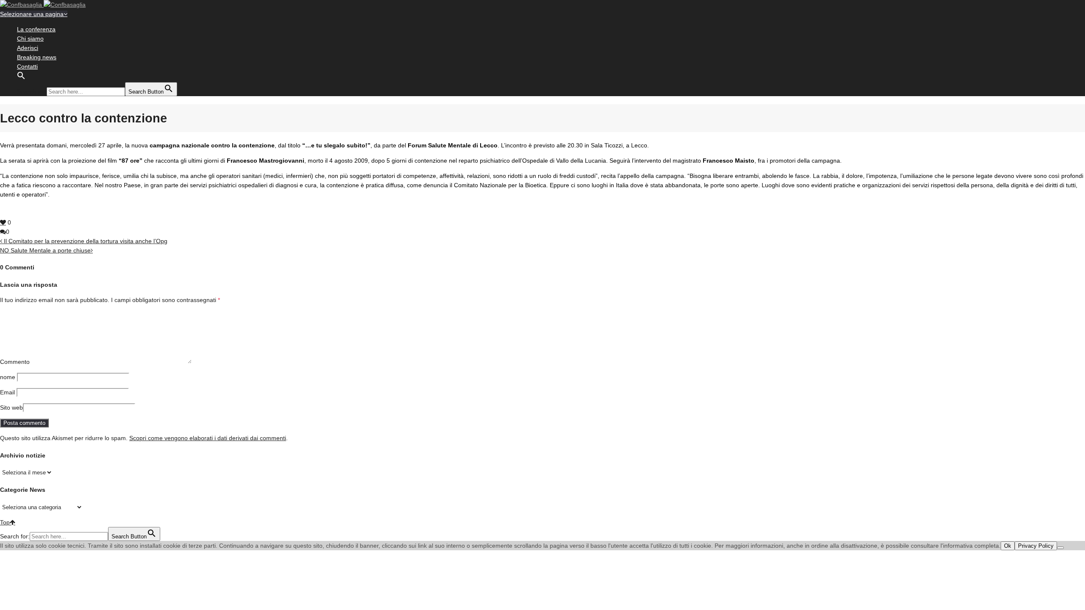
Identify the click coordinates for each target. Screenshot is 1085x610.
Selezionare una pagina (32, 14)
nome (7, 377)
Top (5, 522)
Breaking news (36, 57)
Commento (15, 361)
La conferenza (36, 29)
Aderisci (27, 47)
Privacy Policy (1036, 546)
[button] (21, 77)
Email (7, 392)
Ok (1007, 546)
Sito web (11, 407)
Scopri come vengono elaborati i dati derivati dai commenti (207, 438)
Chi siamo (30, 38)
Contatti (27, 66)
